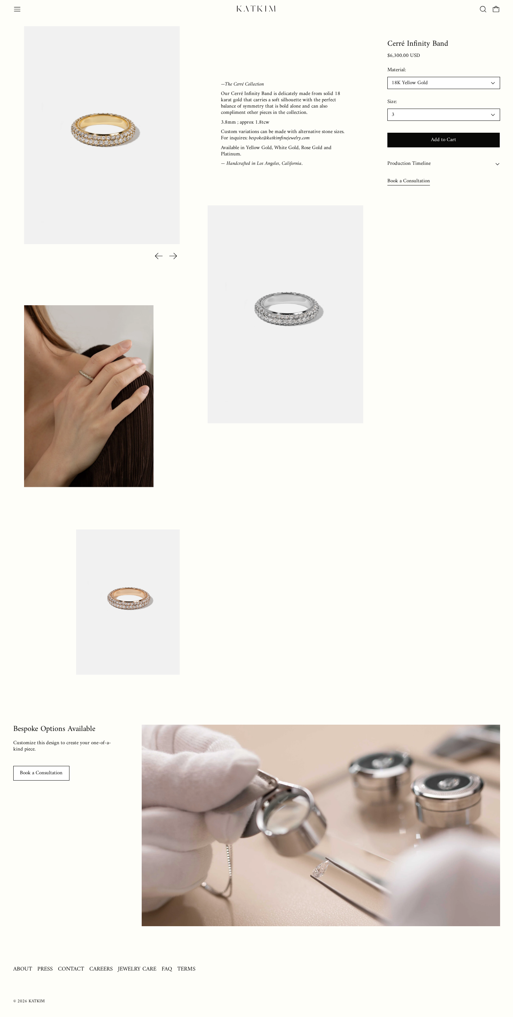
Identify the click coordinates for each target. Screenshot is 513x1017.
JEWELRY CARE (137, 969)
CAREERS (101, 969)
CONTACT (71, 969)
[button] (483, 9)
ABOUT (22, 969)
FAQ (167, 969)
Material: (396, 70)
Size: (392, 102)
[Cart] (496, 9)
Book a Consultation (408, 181)
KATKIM (37, 1001)
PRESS (45, 969)
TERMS (186, 969)
